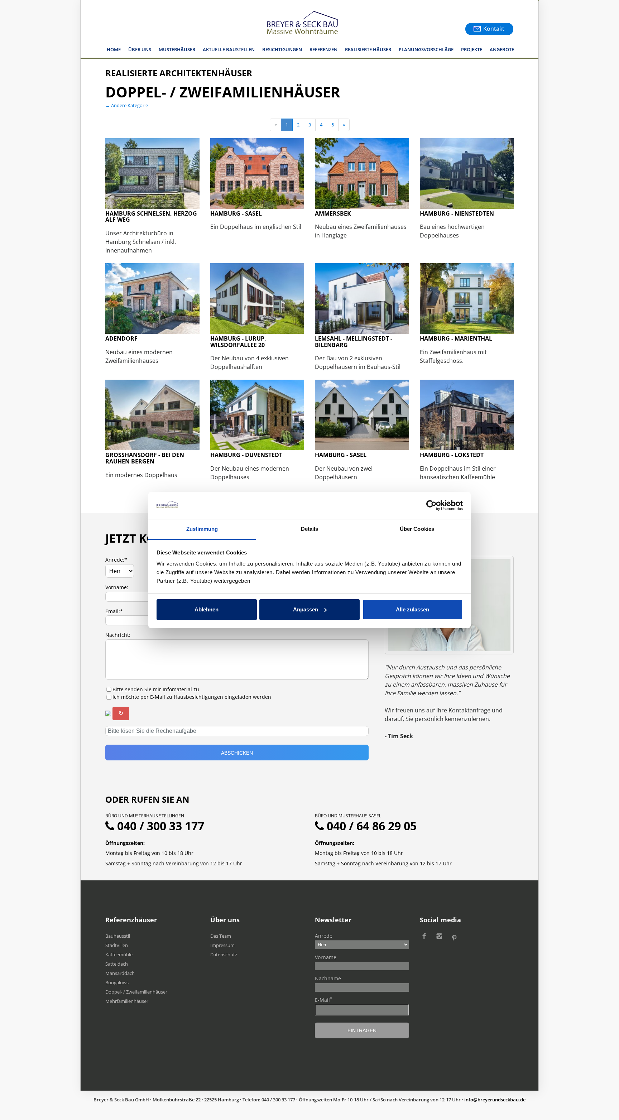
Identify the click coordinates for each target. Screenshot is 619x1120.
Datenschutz (223, 954)
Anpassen (305, 609)
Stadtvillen (116, 945)
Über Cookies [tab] (417, 529)
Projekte (471, 49)
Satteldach (116, 964)
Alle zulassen (412, 609)
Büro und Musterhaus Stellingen (144, 816)
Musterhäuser (177, 49)
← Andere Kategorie (126, 105)
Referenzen (323, 49)
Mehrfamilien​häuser (126, 1001)
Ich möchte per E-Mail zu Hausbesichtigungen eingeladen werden (191, 696)
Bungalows (117, 982)
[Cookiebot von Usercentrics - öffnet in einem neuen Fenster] (431, 505)
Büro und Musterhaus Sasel (348, 816)
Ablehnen (207, 609)
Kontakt (493, 29)
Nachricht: (117, 634)
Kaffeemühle (119, 954)
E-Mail (323, 999)
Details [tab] (309, 529)
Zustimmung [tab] (202, 529)
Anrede (323, 935)
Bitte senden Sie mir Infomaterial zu (155, 689)
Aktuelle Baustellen (229, 49)
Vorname (325, 957)
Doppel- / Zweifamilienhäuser (136, 992)
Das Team (220, 936)
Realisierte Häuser (368, 49)
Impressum (222, 945)
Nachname (328, 978)
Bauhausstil (117, 936)
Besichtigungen (282, 49)
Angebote (502, 49)
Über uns (139, 49)
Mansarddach (120, 973)
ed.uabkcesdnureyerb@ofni (495, 1099)
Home (114, 49)
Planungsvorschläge (426, 49)
